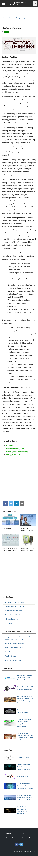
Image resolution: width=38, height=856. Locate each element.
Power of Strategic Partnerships (15, 606)
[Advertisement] (19, 479)
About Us (9, 834)
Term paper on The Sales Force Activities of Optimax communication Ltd (19, 638)
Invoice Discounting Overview (14, 648)
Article (6, 31)
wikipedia (9, 446)
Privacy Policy (27, 838)
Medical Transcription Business (15, 615)
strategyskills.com (13, 455)
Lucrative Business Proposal (14, 602)
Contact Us (10, 838)
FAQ (23, 834)
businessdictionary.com (15, 449)
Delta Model (8, 623)
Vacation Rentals (10, 656)
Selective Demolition (11, 619)
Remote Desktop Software (13, 611)
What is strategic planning (13, 660)
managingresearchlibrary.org (17, 452)
